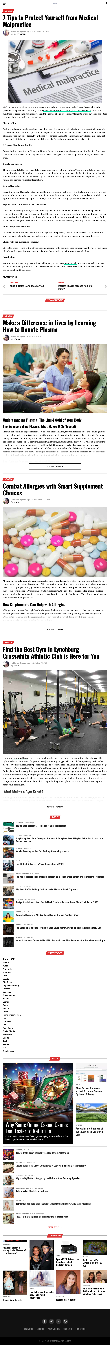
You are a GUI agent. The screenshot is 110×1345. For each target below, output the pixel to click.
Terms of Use (80, 1329)
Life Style (7, 1021)
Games (6, 1002)
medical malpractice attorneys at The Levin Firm (67, 110)
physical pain (70, 263)
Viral (5, 1048)
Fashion (6, 998)
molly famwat (19, 34)
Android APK (8, 959)
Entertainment (9, 995)
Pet (4, 1025)
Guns (5, 1005)
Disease (6, 989)
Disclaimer (67, 1329)
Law (4, 1018)
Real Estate (8, 1028)
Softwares (7, 1035)
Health (6, 1008)
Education (7, 992)
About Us (40, 1329)
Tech (5, 1041)
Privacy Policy (54, 1329)
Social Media (9, 1031)
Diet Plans (7, 982)
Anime (6, 963)
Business (7, 972)
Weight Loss (8, 1051)
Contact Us (28, 1329)
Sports (6, 1038)
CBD (5, 976)
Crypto (6, 979)
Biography (7, 969)
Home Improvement (12, 1015)
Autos (5, 966)
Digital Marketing (11, 985)
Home (5, 1012)
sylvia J (17, 339)
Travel (6, 1044)
